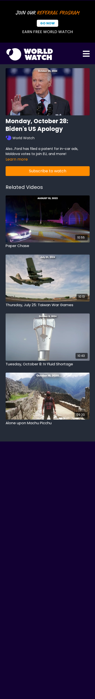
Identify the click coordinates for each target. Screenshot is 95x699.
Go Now (47, 23)
